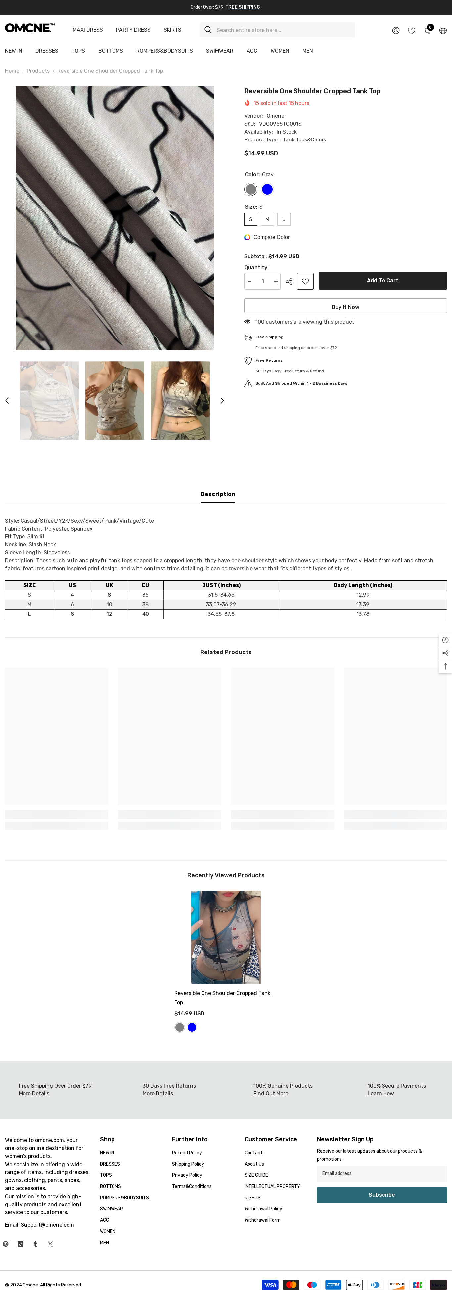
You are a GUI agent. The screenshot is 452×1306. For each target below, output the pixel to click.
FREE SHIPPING (242, 7)
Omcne (275, 116)
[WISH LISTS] (411, 30)
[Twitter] (50, 1244)
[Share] (291, 282)
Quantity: (256, 267)
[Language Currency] (443, 30)
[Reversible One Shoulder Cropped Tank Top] (226, 937)
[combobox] (283, 29)
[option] (114, 218)
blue (192, 1027)
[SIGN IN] (396, 30)
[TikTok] (20, 1244)
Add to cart (382, 280)
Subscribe (382, 1195)
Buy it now (345, 307)
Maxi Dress (88, 30)
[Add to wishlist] (305, 281)
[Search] (277, 29)
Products (38, 71)
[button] (7, 401)
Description (218, 494)
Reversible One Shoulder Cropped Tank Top (222, 998)
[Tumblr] (35, 1244)
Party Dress (133, 30)
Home (12, 71)
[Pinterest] (6, 1244)
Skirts (172, 30)
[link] (56, 814)
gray (179, 1027)
